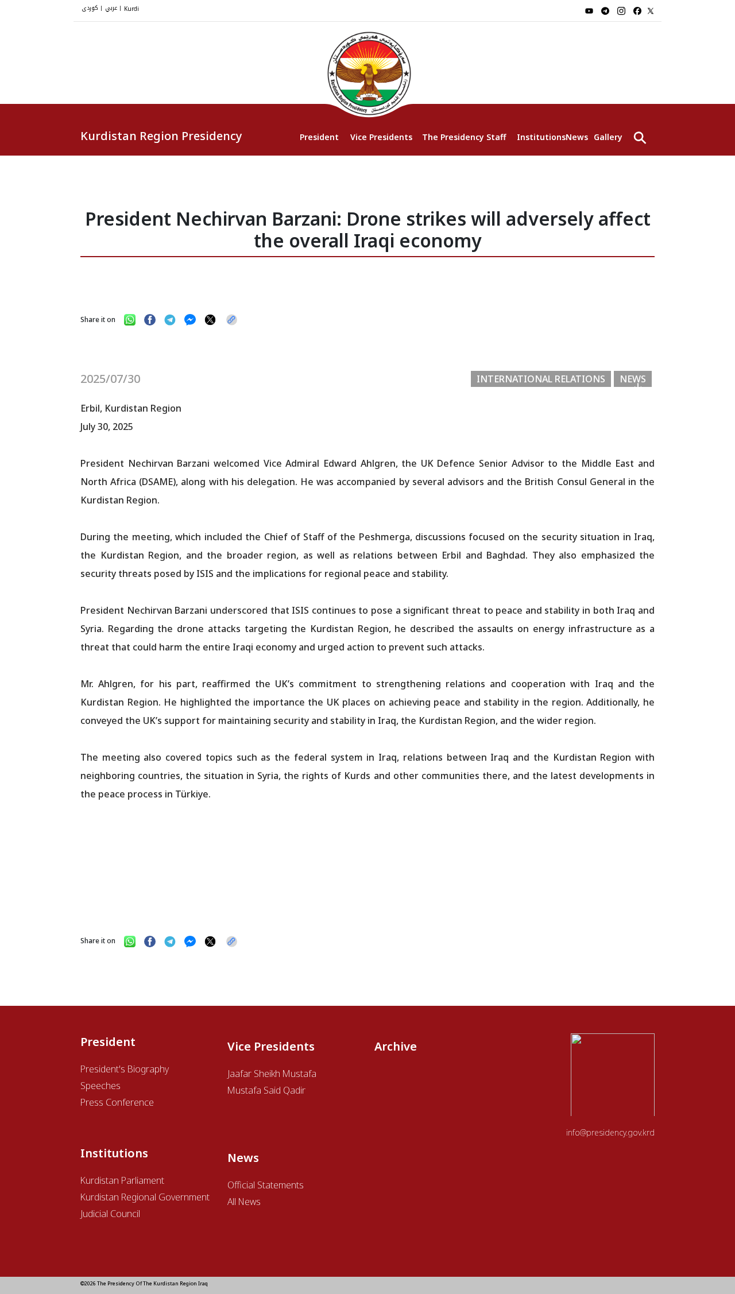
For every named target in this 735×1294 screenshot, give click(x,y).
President (319, 136)
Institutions (541, 136)
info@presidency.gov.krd (610, 1132)
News (577, 136)
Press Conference (117, 1102)
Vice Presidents (380, 136)
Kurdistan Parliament (122, 1180)
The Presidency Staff (463, 136)
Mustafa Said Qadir (266, 1090)
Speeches (100, 1085)
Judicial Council (110, 1213)
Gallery (608, 136)
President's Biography (124, 1069)
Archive (395, 1046)
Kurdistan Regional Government (145, 1197)
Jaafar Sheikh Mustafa (271, 1073)
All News (244, 1201)
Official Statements (265, 1185)
